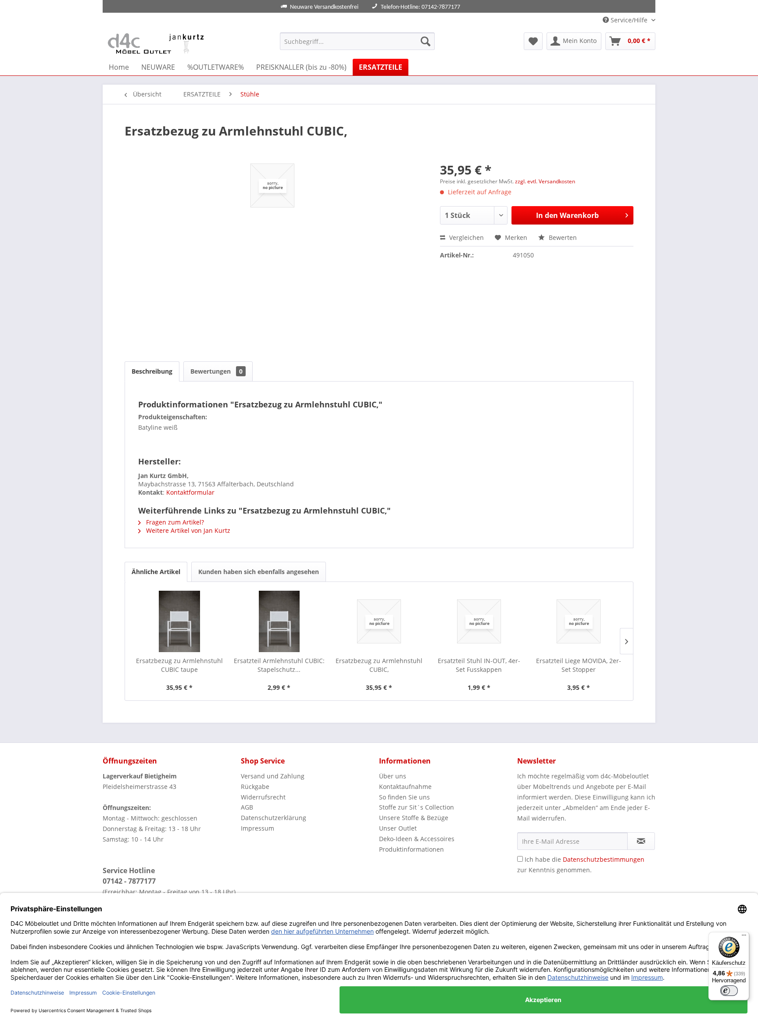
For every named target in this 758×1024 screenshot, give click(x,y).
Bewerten (562, 237)
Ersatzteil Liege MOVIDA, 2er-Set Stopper (578, 665)
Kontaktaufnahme (405, 786)
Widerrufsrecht (263, 797)
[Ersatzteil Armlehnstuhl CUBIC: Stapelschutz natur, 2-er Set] (279, 621)
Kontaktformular (190, 492)
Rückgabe (255, 786)
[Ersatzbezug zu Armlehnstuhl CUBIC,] (379, 621)
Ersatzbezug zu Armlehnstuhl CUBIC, (379, 665)
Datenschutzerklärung (273, 817)
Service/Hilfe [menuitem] (629, 20)
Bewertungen (216, 371)
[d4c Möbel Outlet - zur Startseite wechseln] (157, 43)
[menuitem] (357, 41)
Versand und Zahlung (272, 776)
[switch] (729, 990)
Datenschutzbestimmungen (603, 859)
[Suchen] (425, 41)
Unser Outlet (398, 828)
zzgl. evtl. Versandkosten (545, 181)
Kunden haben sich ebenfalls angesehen (258, 571)
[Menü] (744, 937)
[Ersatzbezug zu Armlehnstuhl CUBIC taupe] (179, 621)
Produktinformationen (411, 849)
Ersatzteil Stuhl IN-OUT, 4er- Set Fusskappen (479, 665)
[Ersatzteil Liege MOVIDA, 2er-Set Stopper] (578, 621)
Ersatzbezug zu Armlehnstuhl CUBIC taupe (179, 665)
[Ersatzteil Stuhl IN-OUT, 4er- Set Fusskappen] (479, 621)
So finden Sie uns (404, 797)
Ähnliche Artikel (156, 571)
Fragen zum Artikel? (174, 522)
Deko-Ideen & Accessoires (416, 839)
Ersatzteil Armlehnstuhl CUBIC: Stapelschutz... (279, 665)
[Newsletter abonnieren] (641, 841)
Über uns (392, 776)
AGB (247, 807)
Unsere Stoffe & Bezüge (413, 817)
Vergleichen (465, 237)
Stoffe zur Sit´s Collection (416, 807)
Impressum (257, 828)
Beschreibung (152, 371)
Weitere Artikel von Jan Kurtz (187, 530)
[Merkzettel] (533, 41)
